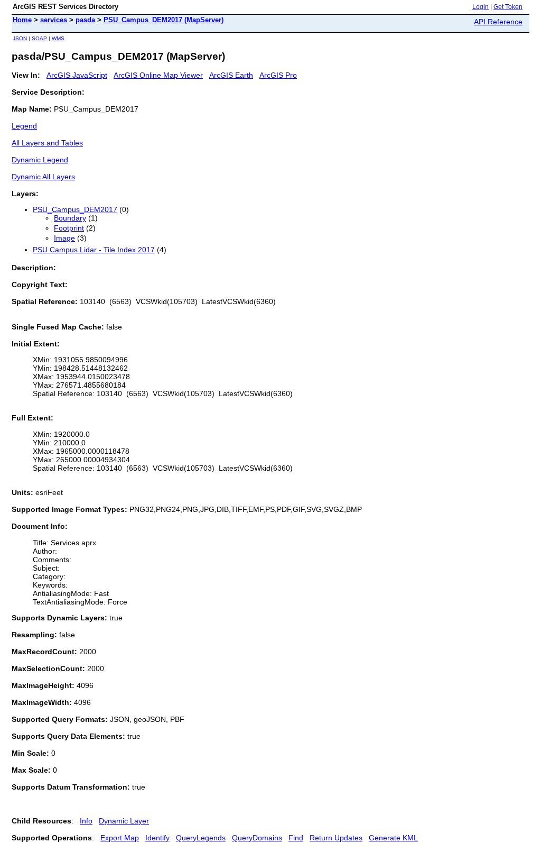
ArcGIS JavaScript (76, 75)
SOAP (39, 38)
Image (64, 238)
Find (295, 837)
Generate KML (393, 837)
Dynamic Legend (40, 159)
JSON (20, 38)
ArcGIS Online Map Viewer (158, 75)
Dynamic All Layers (43, 176)
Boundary (70, 218)
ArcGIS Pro (278, 75)
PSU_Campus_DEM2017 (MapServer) (163, 20)
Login (480, 7)
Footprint (69, 228)
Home (22, 20)
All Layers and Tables (47, 143)
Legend (24, 126)
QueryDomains (257, 837)
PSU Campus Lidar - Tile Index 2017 (94, 249)
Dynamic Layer (124, 821)
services (53, 20)
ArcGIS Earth (231, 75)
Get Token (508, 7)
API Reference (498, 21)
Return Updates (336, 837)
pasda (85, 20)
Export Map (119, 837)
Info (86, 821)
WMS (58, 38)
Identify (157, 837)
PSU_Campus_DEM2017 (75, 209)
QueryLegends (201, 837)
